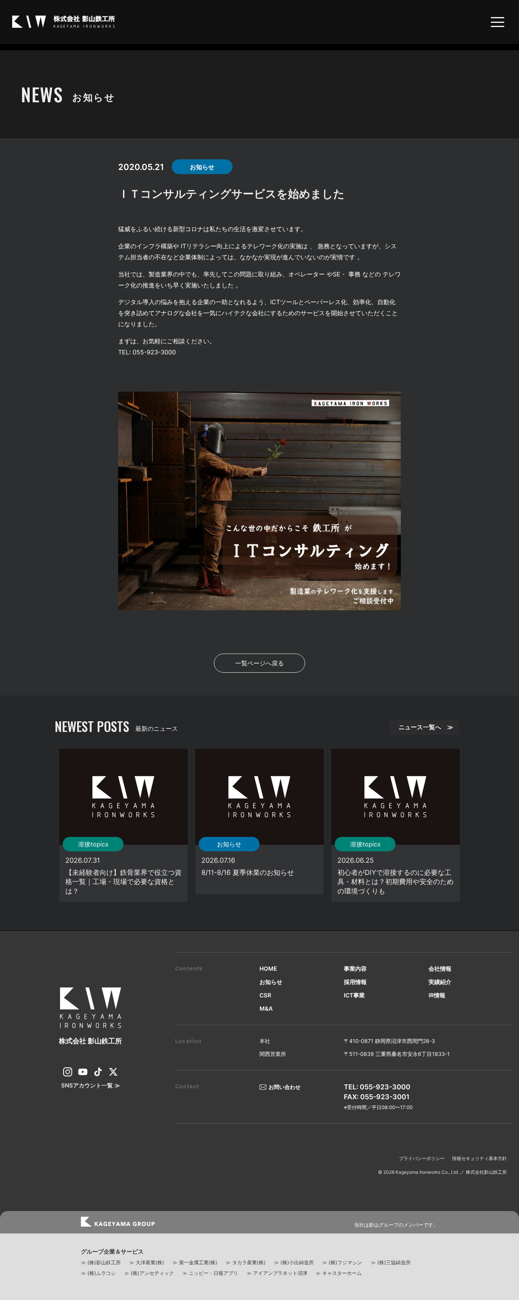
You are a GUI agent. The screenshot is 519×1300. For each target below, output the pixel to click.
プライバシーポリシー (422, 1158)
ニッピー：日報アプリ (213, 1273)
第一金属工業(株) (198, 1262)
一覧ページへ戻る (259, 663)
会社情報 (440, 968)
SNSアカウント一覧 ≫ (90, 1085)
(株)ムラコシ (101, 1273)
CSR (265, 995)
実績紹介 (440, 982)
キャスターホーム (342, 1273)
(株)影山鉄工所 (104, 1262)
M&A (266, 1008)
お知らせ (271, 982)
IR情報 (437, 995)
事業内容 (355, 968)
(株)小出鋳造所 (297, 1262)
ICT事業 (354, 995)
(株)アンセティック (152, 1273)
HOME (268, 968)
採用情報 (355, 982)
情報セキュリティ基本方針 (479, 1158)
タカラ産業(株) (249, 1262)
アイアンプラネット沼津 (280, 1273)
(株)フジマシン (345, 1262)
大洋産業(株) (150, 1262)
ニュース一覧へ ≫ (426, 727)
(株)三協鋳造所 (394, 1262)
